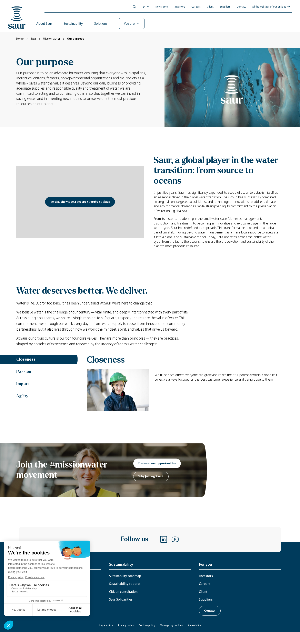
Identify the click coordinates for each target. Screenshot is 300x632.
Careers (195, 6)
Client (210, 6)
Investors (179, 6)
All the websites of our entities (269, 6)
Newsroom (162, 6)
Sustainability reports (124, 583)
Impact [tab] (23, 384)
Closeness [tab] (26, 359)
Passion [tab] (23, 371)
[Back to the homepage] (17, 17)
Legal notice (106, 625)
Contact (241, 6)
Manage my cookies (171, 625)
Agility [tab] (22, 396)
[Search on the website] (134, 6)
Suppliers (225, 6)
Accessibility (194, 625)
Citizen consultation (123, 591)
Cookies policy (147, 625)
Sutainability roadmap (125, 576)
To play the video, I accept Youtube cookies (80, 201)
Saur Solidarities (120, 599)
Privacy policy (126, 625)
